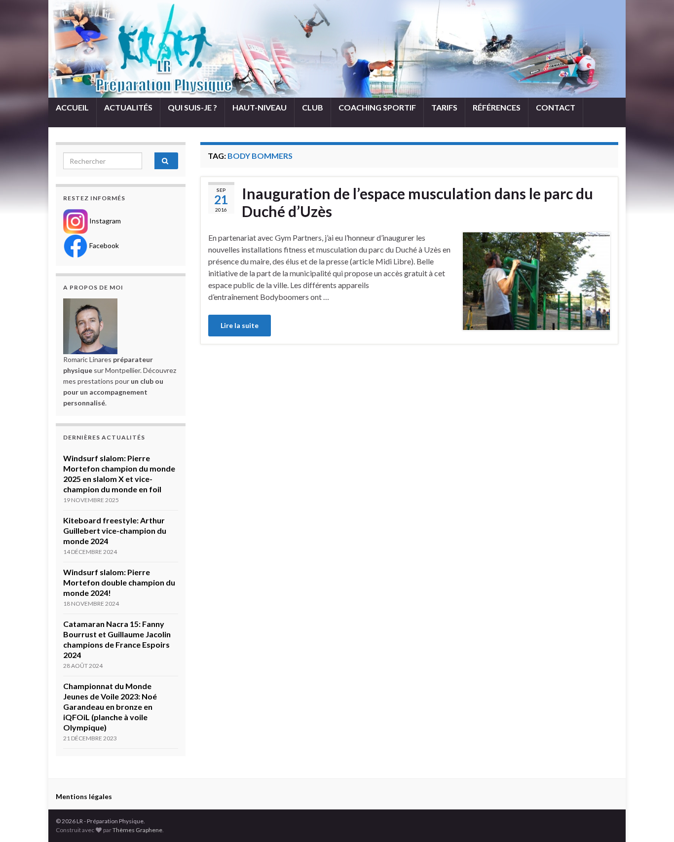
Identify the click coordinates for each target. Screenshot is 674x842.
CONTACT (555, 107)
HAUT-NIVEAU (259, 107)
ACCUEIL (72, 107)
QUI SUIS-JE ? (192, 107)
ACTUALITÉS (128, 107)
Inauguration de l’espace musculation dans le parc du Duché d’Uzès (417, 202)
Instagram (104, 221)
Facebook (103, 245)
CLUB (312, 107)
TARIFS (444, 107)
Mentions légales (84, 796)
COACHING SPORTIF (377, 107)
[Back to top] (651, 819)
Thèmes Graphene (137, 830)
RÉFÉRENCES (497, 107)
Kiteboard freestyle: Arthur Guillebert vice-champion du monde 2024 (114, 530)
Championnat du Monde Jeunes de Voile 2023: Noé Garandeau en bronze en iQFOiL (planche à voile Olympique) (110, 706)
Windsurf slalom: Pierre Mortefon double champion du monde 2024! (119, 582)
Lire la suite (240, 325)
